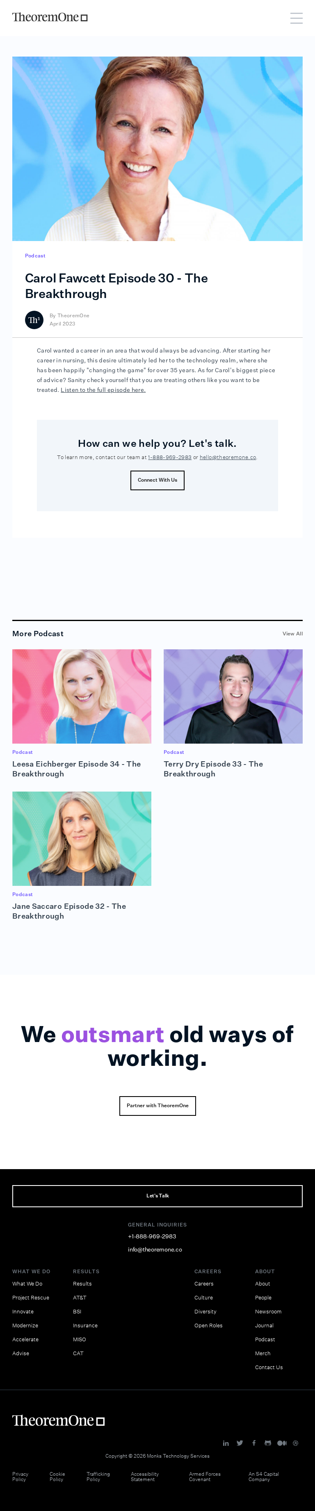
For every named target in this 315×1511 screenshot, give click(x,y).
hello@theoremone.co (228, 457)
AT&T (80, 1297)
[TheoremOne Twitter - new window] (240, 1443)
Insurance (85, 1325)
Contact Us (269, 1367)
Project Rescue (30, 1297)
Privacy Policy (20, 1476)
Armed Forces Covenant (205, 1476)
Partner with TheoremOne (158, 1106)
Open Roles (208, 1325)
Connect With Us (157, 480)
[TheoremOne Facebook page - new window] (254, 1443)
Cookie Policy (57, 1476)
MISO (79, 1339)
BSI (77, 1311)
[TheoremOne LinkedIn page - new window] (226, 1443)
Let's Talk (157, 1196)
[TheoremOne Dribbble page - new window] (296, 1443)
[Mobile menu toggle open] (296, 18)
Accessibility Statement (145, 1476)
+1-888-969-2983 (152, 1237)
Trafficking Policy (98, 1476)
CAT (78, 1353)
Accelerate (25, 1339)
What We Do (27, 1283)
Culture (203, 1297)
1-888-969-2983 (170, 457)
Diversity (205, 1311)
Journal (264, 1325)
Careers (204, 1283)
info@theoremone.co (155, 1250)
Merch (263, 1353)
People (263, 1297)
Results (82, 1283)
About (262, 1283)
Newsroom (268, 1311)
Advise (20, 1353)
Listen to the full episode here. (103, 390)
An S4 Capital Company (264, 1476)
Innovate (23, 1311)
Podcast (265, 1339)
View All (293, 634)
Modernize (25, 1325)
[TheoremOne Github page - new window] (268, 1443)
